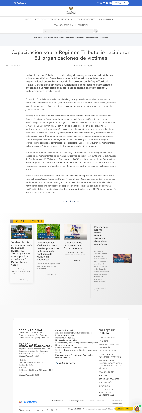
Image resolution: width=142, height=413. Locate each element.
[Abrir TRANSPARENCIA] (73, 25)
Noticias (37, 38)
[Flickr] (110, 3)
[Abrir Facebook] (47, 410)
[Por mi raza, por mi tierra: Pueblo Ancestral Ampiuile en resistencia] (122, 258)
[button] (20, 3)
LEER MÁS (22, 280)
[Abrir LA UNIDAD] (112, 19)
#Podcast (119, 261)
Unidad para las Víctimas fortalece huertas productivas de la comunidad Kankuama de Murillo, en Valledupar (48, 251)
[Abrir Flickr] (52, 410)
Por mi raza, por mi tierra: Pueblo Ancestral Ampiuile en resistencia (101, 235)
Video (25, 237)
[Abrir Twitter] (42, 410)
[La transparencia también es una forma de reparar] (75, 232)
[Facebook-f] (98, 3)
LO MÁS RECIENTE (29, 221)
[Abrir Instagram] (57, 410)
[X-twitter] (101, 3)
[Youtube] (104, 3)
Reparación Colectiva (47, 237)
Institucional (19, 234)
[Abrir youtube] (38, 410)
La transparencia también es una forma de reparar (73, 245)
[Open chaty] (137, 409)
